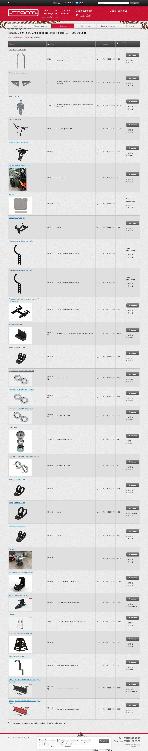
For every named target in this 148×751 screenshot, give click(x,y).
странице (68, 746)
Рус (55, 3)
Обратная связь (118, 10)
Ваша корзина (84, 10)
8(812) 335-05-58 (62, 10)
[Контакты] (13, 3)
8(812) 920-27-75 (62, 13)
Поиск (135, 3)
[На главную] (8, 3)
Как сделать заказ (84, 16)
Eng (59, 3)
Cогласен (103, 741)
